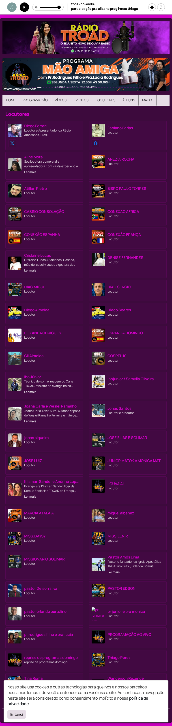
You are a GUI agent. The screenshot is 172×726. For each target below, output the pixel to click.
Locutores (105, 100)
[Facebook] (95, 143)
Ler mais (30, 172)
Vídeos (61, 100)
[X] (12, 143)
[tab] (29, 87)
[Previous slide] (8, 74)
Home (10, 100)
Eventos (81, 100)
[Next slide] (163, 74)
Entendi (16, 714)
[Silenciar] (36, 7)
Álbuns (129, 100)
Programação (35, 100)
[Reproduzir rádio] (24, 7)
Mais (147, 100)
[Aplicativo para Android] (152, 7)
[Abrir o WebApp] (161, 7)
